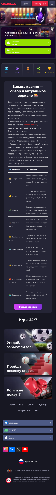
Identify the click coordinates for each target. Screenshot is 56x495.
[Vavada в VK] (12, 449)
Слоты (11, 404)
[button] (53, 17)
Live (21, 404)
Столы (31, 404)
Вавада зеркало (28, 306)
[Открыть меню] (52, 3)
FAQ (37, 410)
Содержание (23, 410)
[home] (8, 4)
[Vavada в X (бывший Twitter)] (18, 449)
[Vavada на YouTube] (25, 449)
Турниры (43, 404)
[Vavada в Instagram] (5, 449)
